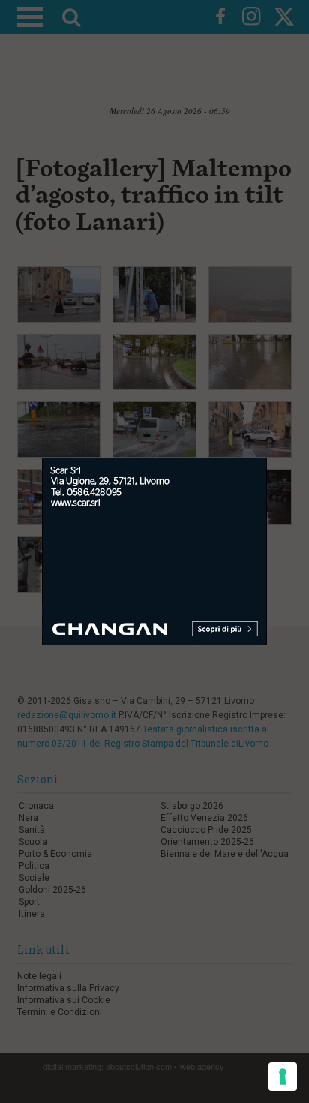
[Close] (278, 447)
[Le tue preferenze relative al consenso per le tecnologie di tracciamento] (282, 1076)
